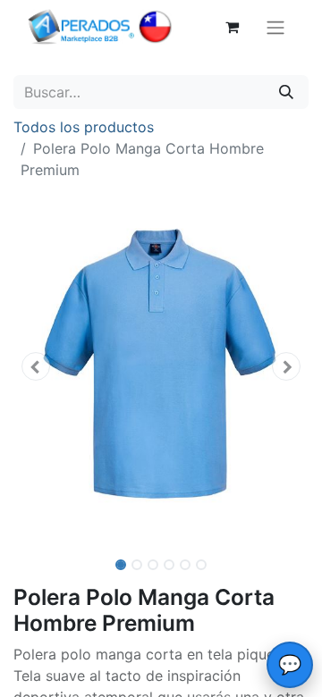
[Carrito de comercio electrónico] (232, 27)
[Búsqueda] (286, 92)
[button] (35, 366)
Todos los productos (83, 127)
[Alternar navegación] (275, 26)
